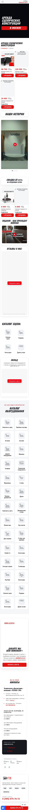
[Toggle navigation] (2, 1)
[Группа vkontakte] (5, 767)
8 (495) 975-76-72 (8, 744)
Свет (10, 788)
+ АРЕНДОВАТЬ (7, 75)
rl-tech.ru (12, 700)
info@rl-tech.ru (11, 747)
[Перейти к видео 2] (13, 170)
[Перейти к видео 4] (15, 170)
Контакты (6, 792)
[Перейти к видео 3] (14, 170)
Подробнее (4, 104)
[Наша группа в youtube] (9, 767)
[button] (15, 144)
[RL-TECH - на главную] (7, 778)
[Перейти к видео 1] (12, 170)
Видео (17, 788)
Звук (5, 788)
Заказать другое (13, 664)
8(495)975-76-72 (23, 2)
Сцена (23, 788)
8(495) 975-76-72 (16, 808)
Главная (4, 48)
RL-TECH (9, 751)
